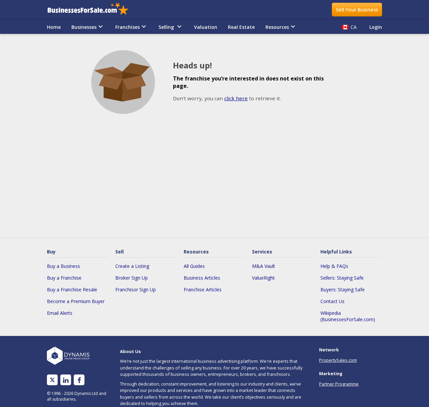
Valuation (205, 27)
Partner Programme (339, 384)
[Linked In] (65, 380)
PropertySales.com (338, 360)
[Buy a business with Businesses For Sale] (92, 9)
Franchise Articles (203, 289)
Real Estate (241, 27)
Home (54, 27)
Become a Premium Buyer (76, 301)
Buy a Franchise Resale (72, 289)
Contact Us (332, 301)
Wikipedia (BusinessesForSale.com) (347, 316)
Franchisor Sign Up (135, 289)
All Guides (194, 266)
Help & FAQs (334, 266)
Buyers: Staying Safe (342, 289)
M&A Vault (263, 266)
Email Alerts (59, 313)
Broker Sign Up (131, 278)
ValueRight (263, 278)
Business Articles (202, 278)
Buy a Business (63, 266)
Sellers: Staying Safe (342, 278)
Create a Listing (132, 266)
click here (236, 98)
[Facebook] (79, 380)
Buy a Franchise (64, 278)
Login (375, 27)
